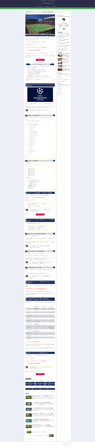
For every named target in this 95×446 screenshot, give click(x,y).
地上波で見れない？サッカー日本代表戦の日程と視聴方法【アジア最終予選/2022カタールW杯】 (64, 36)
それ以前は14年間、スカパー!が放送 (33, 74)
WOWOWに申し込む (40, 59)
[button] (69, 12)
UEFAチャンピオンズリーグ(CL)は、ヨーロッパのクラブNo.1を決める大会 (38, 66)
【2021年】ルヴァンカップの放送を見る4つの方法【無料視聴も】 (64, 43)
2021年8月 (59, 86)
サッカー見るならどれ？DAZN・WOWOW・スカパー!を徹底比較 (38, 347)
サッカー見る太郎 (64, 23)
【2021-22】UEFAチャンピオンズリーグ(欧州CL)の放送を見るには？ (63, 49)
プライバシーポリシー (63, 443)
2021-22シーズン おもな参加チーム (33, 67)
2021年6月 (59, 90)
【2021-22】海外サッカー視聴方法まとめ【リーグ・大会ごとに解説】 (64, 46)
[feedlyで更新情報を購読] (32, 389)
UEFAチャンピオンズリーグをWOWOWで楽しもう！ (35, 79)
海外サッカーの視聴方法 (61, 81)
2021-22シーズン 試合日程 (31, 68)
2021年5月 (59, 92)
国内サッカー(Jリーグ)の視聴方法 (63, 79)
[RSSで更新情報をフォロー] (47, 389)
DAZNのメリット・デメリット (62, 75)
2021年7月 (59, 88)
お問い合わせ (68, 443)
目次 (39, 64)
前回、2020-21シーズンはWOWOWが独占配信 (34, 72)
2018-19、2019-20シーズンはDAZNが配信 (34, 73)
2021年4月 (59, 94)
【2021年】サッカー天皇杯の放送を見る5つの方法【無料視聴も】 (64, 40)
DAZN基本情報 (60, 77)
